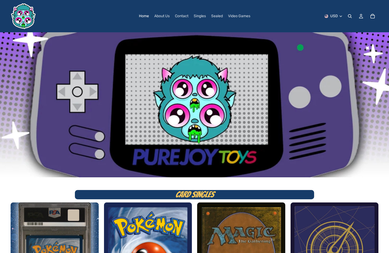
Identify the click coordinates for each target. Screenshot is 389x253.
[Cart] (372, 16)
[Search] (350, 16)
